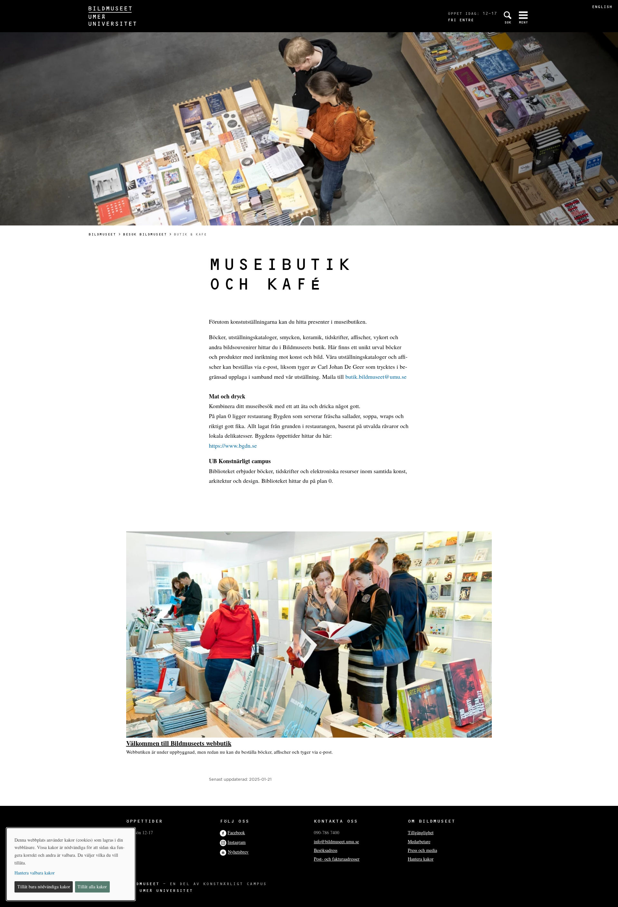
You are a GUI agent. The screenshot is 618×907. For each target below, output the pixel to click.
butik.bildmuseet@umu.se (376, 376)
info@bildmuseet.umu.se (336, 841)
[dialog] (70, 864)
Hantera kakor (421, 859)
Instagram (237, 842)
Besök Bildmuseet (145, 234)
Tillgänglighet (421, 832)
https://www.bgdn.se (233, 445)
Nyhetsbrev (238, 852)
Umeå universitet (166, 890)
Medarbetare (419, 841)
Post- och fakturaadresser (337, 859)
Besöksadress (325, 850)
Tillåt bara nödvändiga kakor (43, 886)
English (602, 7)
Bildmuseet (102, 234)
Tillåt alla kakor (92, 886)
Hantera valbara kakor (34, 873)
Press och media (422, 850)
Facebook (236, 832)
